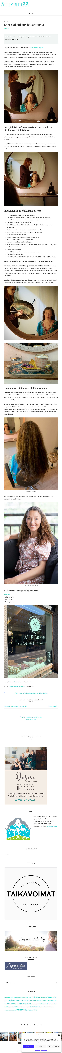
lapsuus (31, 1000)
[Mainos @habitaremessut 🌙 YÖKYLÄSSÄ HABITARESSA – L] (4, 1036)
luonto (6, 1003)
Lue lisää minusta (52, 826)
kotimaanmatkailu (23, 1000)
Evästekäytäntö (37, 1050)
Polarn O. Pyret (28, 1003)
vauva (45, 1006)
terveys (39, 1006)
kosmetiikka (14, 1000)
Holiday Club (35, 997)
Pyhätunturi (38, 1003)
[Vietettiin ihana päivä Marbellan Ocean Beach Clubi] (13, 1036)
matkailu (9, 1003)
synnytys (28, 1006)
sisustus (15, 1006)
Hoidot (29, 997)
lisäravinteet (50, 1000)
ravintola (54, 1003)
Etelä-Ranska (19, 997)
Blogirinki (10, 997)
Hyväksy (28, 1046)
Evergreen (7, 594)
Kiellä (41, 1046)
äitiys (35, 1010)
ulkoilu (43, 1006)
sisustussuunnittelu (22, 1006)
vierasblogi (14, 1010)
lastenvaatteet (42, 1000)
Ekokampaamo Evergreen (35, 47)
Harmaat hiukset (14, 682)
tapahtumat (33, 1006)
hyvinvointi (41, 997)
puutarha (34, 1003)
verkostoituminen (51, 1006)
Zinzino (31, 1010)
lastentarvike (35, 1000)
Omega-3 (17, 1003)
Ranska (41, 1003)
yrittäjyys (27, 1010)
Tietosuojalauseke (44, 1050)
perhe (21, 1003)
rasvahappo (50, 1003)
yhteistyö (20, 1010)
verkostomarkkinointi (8, 1010)
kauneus (45, 997)
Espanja (15, 997)
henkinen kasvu (25, 997)
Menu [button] (32, 13)
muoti (14, 1003)
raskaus (45, 1003)
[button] (59, 1035)
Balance (6, 997)
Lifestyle (6, 28)
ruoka (6, 1006)
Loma (55, 1000)
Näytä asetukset (53, 1046)
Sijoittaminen (11, 1006)
